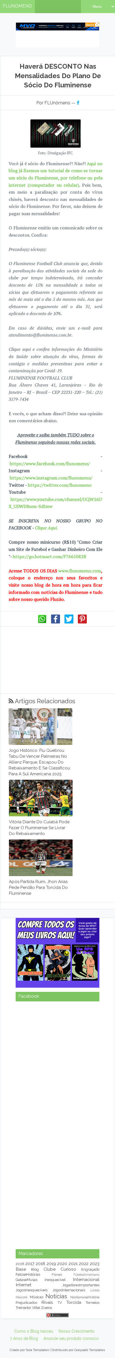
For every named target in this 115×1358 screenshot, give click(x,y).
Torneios (92, 1303)
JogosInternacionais (68, 1290)
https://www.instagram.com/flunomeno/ (51, 478)
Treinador (23, 1308)
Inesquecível (55, 1280)
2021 (73, 1263)
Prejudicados (26, 1303)
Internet (24, 1284)
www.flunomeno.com (79, 571)
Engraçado (90, 1269)
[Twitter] (68, 622)
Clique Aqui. (46, 528)
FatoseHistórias (28, 1274)
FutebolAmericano (86, 1274)
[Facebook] (55, 622)
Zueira (46, 1308)
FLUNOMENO (17, 6)
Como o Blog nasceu (33, 1331)
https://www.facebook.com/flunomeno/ (50, 463)
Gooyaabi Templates (89, 1350)
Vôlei (36, 1308)
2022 (83, 1263)
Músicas (36, 1297)
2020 (62, 1263)
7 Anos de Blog (24, 1338)
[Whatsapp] (42, 622)
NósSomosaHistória (84, 1297)
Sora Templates (37, 1350)
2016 (20, 1264)
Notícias (56, 1296)
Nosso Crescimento (77, 1331)
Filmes (57, 1275)
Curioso (68, 1269)
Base (21, 1269)
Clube (50, 1269)
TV (60, 1303)
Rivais (47, 1302)
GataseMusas (26, 1280)
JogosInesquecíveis (31, 1290)
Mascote (21, 1297)
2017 (29, 1263)
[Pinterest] (82, 622)
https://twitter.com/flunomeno (60, 485)
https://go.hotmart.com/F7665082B (49, 556)
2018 (40, 1263)
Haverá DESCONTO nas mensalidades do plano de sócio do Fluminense (58, 75)
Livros (94, 1290)
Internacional (86, 1279)
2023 (94, 1263)
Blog (35, 1269)
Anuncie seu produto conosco (71, 1338)
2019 (51, 1263)
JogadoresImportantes (80, 1285)
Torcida (73, 1302)
